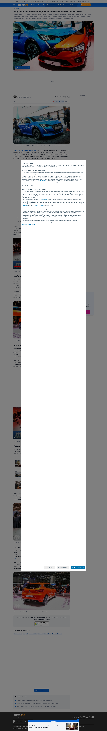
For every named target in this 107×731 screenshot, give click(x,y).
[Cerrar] (78, 719)
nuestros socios (43, 199)
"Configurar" (25, 205)
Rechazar (49, 567)
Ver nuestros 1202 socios (28, 224)
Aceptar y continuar (77, 567)
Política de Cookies (41, 180)
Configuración (63, 567)
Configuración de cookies (28, 182)
